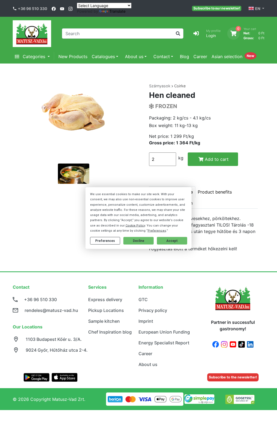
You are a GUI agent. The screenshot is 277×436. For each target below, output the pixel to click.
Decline (138, 240)
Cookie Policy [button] (135, 225)
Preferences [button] (157, 230)
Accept (172, 240)
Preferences (105, 240)
